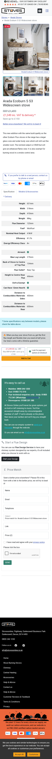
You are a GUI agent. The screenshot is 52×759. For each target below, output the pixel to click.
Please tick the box (11, 547)
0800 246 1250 (8, 639)
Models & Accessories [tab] (28, 192)
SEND (7, 562)
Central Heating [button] (9, 672)
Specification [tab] (9, 192)
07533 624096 (32, 397)
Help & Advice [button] (9, 682)
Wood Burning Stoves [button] (12, 663)
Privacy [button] (6, 706)
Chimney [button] (7, 668)
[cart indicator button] (39, 10)
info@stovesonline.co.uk (34, 432)
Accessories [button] (8, 677)
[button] (47, 10)
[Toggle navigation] (47, 10)
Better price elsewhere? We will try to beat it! (22, 124)
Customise (33, 754)
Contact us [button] (7, 687)
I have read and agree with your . (25, 542)
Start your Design (10, 459)
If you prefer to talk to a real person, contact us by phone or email (27, 176)
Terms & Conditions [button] (11, 702)
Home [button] (5, 658)
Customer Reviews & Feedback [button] (16, 697)
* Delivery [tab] (8, 196)
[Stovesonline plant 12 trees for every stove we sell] (26, 716)
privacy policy (39, 542)
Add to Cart (26, 358)
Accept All (19, 754)
